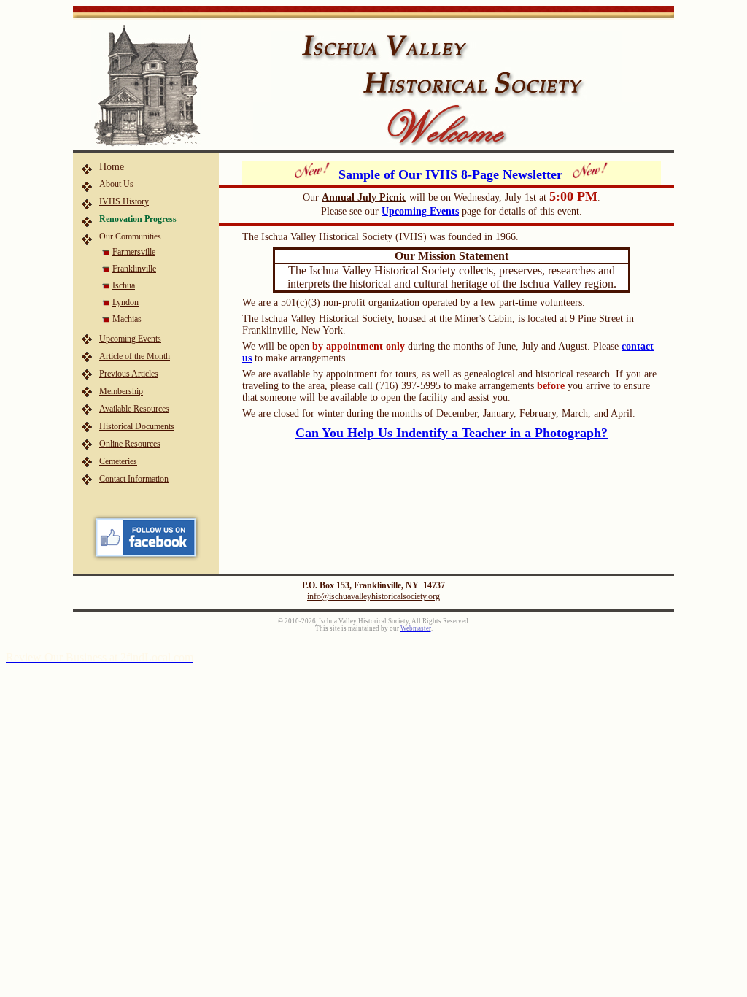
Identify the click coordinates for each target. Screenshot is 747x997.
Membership (121, 391)
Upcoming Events (130, 339)
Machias (127, 319)
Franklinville (134, 268)
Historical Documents (136, 426)
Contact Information (134, 479)
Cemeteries (118, 461)
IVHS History (124, 201)
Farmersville (133, 252)
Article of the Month (134, 356)
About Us (116, 184)
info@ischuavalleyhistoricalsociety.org (373, 596)
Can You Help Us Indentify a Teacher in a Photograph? (451, 433)
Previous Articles (128, 374)
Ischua (123, 285)
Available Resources (134, 409)
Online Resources (129, 444)
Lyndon (125, 302)
